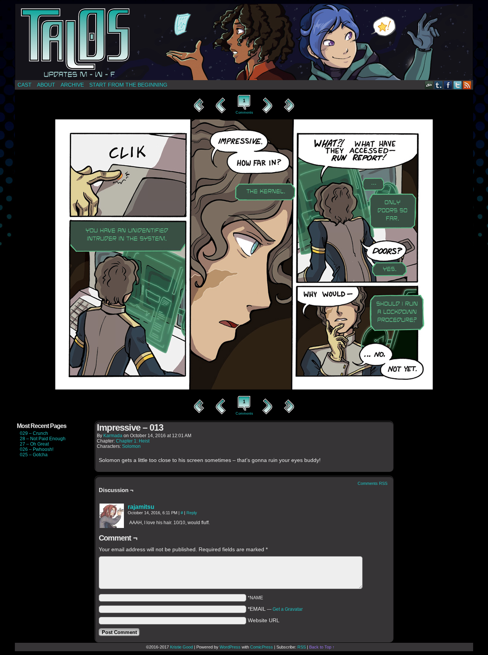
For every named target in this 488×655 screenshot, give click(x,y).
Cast (25, 85)
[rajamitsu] (112, 526)
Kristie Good (181, 647)
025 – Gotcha (34, 454)
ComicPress (261, 647)
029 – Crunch (34, 433)
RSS (467, 85)
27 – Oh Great (34, 444)
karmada (112, 435)
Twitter (457, 85)
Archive (72, 85)
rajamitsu (141, 507)
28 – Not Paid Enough (43, 438)
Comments (244, 106)
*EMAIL (275, 609)
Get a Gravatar (288, 609)
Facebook (448, 85)
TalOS (244, 42)
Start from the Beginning (128, 85)
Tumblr (438, 85)
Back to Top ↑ (322, 647)
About (46, 85)
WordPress (230, 647)
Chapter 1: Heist (132, 441)
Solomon (131, 446)
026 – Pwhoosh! (36, 449)
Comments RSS (372, 483)
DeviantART (429, 85)
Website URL (263, 620)
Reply (191, 512)
